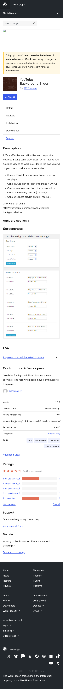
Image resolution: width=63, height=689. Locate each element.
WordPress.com (13, 620)
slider (29, 440)
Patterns (37, 585)
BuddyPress (11, 635)
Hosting (7, 580)
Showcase (38, 570)
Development (13, 130)
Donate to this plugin (14, 552)
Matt (7, 625)
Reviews (10, 115)
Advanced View (11, 454)
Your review (9, 504)
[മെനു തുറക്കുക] (58, 4)
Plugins (36, 580)
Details (9, 108)
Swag (37, 610)
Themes (37, 575)
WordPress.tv (11, 610)
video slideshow (52, 446)
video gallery (40, 440)
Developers (9, 605)
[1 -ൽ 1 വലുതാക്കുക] (56, 237)
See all (56, 504)
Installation (12, 123)
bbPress (9, 630)
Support (10, 138)
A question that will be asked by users (23, 357)
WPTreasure (30, 88)
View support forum (13, 526)
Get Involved (40, 595)
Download (10, 97)
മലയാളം (14, 649)
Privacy (7, 585)
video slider (53, 440)
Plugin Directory (10, 13)
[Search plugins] (34, 23)
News (6, 575)
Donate (38, 605)
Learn (6, 595)
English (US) (54, 433)
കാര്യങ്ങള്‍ (39, 600)
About (6, 570)
